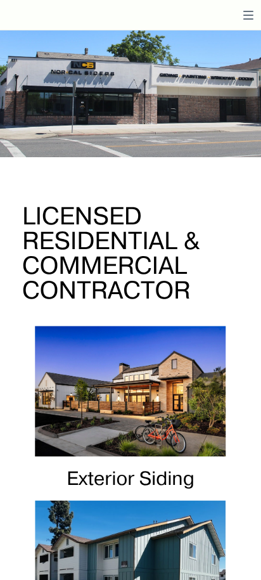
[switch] (248, 15)
